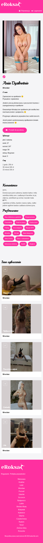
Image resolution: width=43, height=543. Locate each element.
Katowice (21, 513)
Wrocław (6, 88)
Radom (21, 522)
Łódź (21, 485)
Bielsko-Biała (22, 506)
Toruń (21, 525)
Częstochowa (21, 519)
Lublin (21, 503)
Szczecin (21, 497)
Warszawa (21, 479)
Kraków (21, 482)
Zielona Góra (21, 528)
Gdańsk (21, 494)
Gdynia (21, 516)
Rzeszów (21, 531)
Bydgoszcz (21, 500)
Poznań (21, 491)
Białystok (21, 510)
